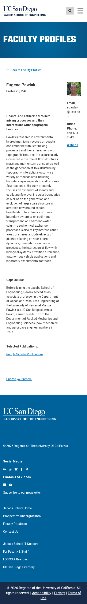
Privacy (59, 593)
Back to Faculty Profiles (26, 70)
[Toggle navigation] (80, 11)
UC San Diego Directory (19, 567)
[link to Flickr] (4, 484)
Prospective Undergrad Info (22, 516)
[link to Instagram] (10, 469)
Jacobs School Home (17, 508)
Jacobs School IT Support (20, 543)
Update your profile (19, 379)
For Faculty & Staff (16, 551)
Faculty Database (15, 523)
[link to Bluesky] (16, 469)
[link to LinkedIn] (4, 469)
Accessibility (41, 593)
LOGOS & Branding (16, 559)
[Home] (24, 11)
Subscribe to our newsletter (22, 492)
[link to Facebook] (21, 469)
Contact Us (10, 531)
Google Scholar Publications (24, 354)
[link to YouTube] (10, 484)
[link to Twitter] (27, 469)
